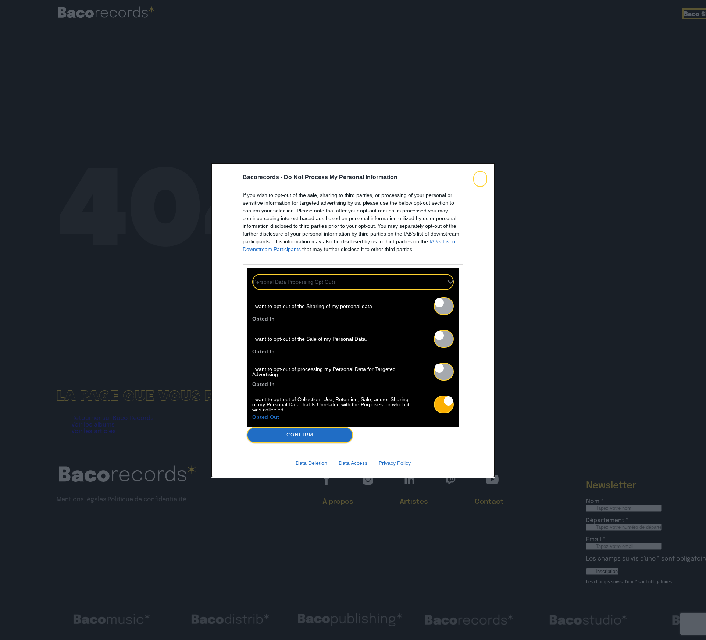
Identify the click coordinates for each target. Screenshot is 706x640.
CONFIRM (300, 435)
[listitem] (353, 282)
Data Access (353, 463)
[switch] (444, 306)
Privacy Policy (395, 463)
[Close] (480, 179)
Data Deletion (311, 463)
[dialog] (353, 320)
